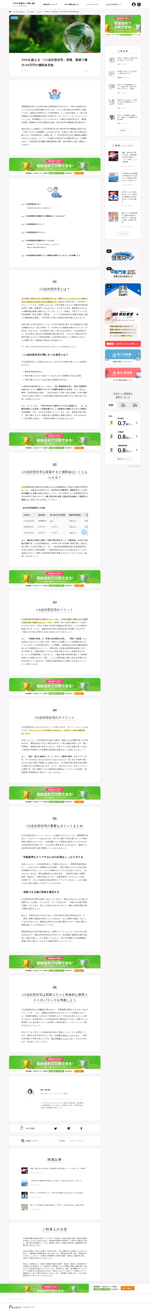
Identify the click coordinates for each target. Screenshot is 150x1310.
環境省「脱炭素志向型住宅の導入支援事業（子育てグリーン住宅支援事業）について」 (51, 346)
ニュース (39, 11)
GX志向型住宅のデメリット (35, 232)
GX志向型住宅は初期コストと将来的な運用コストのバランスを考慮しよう (52, 255)
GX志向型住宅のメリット (34, 224)
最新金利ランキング (123, 459)
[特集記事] (119, 77)
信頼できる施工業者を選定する (37, 247)
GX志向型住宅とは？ (33, 204)
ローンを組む (31, 11)
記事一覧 (123, 130)
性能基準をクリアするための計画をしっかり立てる (43, 244)
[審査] (118, 64)
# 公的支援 (62, 1141)
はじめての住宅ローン (19, 11)
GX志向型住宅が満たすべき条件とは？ (39, 208)
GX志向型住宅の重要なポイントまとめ (39, 240)
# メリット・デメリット (77, 1141)
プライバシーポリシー (15, 1299)
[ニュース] (32, 1172)
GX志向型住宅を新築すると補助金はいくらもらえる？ (45, 216)
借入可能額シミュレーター (62, 1039)
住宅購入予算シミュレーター (67, 1035)
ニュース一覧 (123, 233)
